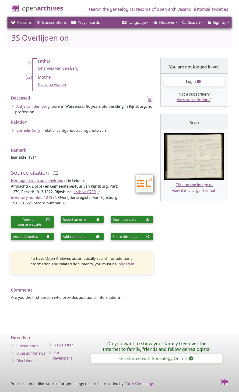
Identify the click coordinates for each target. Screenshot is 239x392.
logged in (126, 264)
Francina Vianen (52, 84)
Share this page (125, 236)
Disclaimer (25, 360)
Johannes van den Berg (58, 68)
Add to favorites (25, 236)
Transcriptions (54, 22)
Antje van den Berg (33, 106)
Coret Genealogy (139, 383)
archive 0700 (85, 191)
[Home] (224, 382)
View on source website (29, 222)
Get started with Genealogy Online (153, 358)
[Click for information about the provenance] (54, 172)
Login (191, 81)
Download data (124, 219)
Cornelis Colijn (29, 130)
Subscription (27, 346)
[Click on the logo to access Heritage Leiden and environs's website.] (141, 180)
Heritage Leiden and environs (37, 180)
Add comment (74, 236)
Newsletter (63, 345)
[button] (135, 22)
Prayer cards (88, 22)
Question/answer (31, 353)
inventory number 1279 (31, 197)
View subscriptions (193, 99)
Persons (24, 22)
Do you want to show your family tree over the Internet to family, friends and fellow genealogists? (157, 346)
